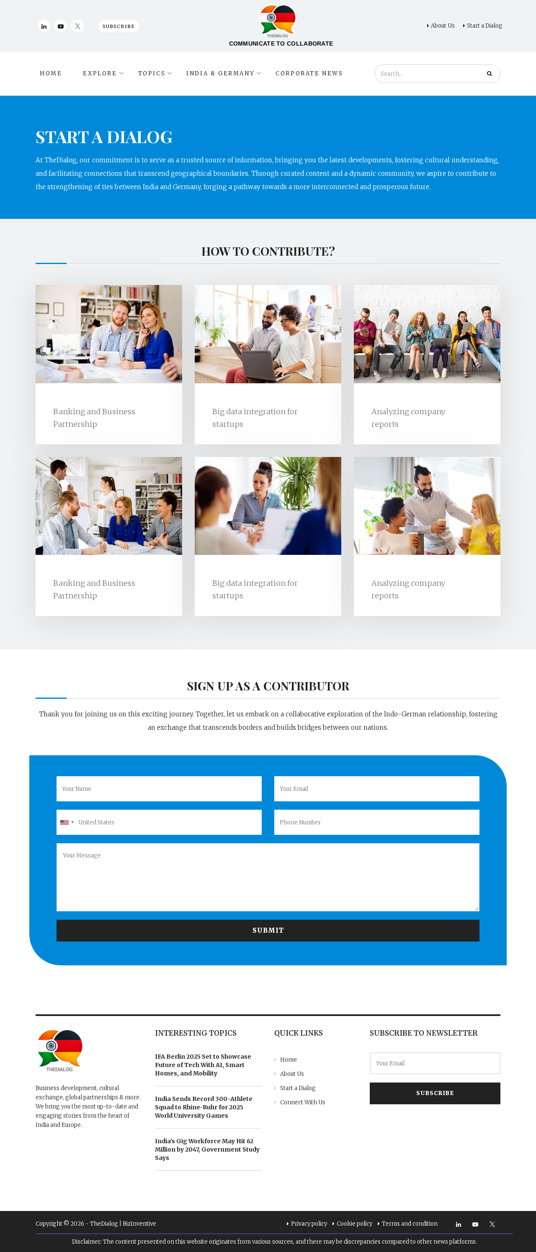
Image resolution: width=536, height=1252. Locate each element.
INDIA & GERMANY (220, 73)
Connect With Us (302, 1102)
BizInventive (139, 1223)
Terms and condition (410, 1223)
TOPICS (152, 73)
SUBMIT (268, 930)
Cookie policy (354, 1223)
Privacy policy (309, 1223)
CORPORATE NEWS (309, 73)
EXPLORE (100, 73)
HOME (51, 73)
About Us (443, 25)
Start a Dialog (484, 25)
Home (288, 1059)
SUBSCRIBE (435, 1093)
